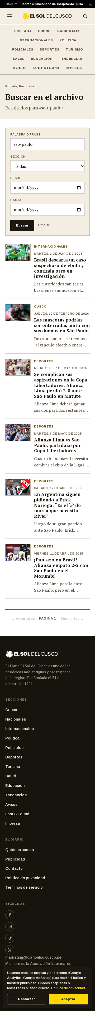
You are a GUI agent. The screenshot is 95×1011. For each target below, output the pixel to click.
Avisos (20, 67)
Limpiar (43, 225)
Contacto (14, 868)
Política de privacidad (25, 878)
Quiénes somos (19, 850)
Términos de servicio (24, 887)
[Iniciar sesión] (90, 4)
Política (68, 40)
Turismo (74, 49)
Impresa (74, 67)
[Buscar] (85, 16)
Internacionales (35, 40)
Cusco (44, 31)
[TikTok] (9, 938)
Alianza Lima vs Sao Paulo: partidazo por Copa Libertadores (57, 445)
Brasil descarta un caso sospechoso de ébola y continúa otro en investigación (60, 268)
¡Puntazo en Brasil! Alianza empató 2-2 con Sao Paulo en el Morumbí (61, 568)
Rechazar (26, 999)
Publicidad (15, 859)
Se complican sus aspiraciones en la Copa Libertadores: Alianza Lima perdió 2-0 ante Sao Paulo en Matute (60, 385)
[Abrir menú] (9, 16)
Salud (19, 58)
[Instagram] (9, 926)
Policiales (23, 49)
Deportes (50, 49)
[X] (9, 949)
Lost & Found (46, 67)
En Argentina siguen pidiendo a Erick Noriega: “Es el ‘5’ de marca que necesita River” (57, 505)
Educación (42, 58)
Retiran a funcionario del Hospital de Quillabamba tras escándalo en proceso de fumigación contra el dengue (53, 4)
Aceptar (68, 999)
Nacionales (69, 31)
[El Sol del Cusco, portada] (47, 16)
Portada (23, 31)
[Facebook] (9, 914)
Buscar (22, 225)
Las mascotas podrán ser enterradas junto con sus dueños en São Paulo (62, 325)
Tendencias (70, 58)
